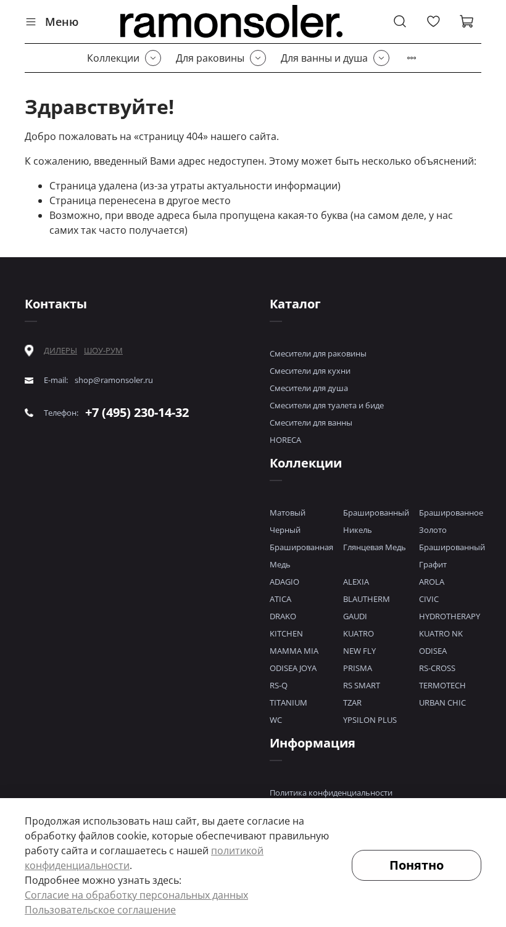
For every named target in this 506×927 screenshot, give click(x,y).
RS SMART (361, 685)
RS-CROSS (437, 668)
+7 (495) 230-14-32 (137, 412)
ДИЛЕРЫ (60, 351)
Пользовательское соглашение (100, 910)
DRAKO (283, 616)
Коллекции (113, 58)
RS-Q (279, 685)
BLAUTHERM (366, 598)
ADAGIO (284, 581)
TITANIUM (288, 702)
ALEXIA (356, 581)
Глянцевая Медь (374, 547)
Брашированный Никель (376, 521)
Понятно (416, 865)
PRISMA (357, 668)
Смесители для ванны (311, 422)
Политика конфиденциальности (331, 792)
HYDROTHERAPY (449, 616)
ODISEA (433, 650)
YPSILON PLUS (370, 719)
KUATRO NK (441, 633)
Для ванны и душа (324, 58)
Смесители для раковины (318, 353)
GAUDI (355, 616)
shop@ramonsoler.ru (114, 380)
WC (276, 719)
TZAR (352, 702)
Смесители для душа (309, 387)
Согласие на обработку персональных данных (136, 895)
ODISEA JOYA (293, 668)
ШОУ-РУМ (103, 350)
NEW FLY (359, 650)
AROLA (431, 581)
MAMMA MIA (294, 650)
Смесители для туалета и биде (327, 405)
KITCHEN (286, 633)
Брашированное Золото (451, 521)
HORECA (285, 439)
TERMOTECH (442, 685)
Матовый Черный (287, 521)
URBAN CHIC (442, 702)
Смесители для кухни (310, 370)
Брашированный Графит (452, 556)
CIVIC (429, 598)
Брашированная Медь (301, 556)
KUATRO (358, 633)
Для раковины (210, 58)
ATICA (280, 598)
